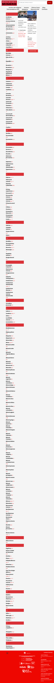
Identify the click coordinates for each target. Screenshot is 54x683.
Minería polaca (10, 469)
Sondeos (8, 620)
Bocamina (8, 65)
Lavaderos (8, 313)
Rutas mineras (9, 605)
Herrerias (8, 247)
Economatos (9, 147)
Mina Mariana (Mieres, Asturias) (22, 35)
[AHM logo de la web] (9, 3)
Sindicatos (8, 618)
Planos (7, 558)
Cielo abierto (9, 110)
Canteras (8, 81)
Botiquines (8, 69)
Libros (7, 316)
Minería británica (10, 391)
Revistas (8, 601)
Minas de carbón (10, 344)
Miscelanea (9, 503)
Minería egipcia (10, 412)
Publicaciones (9, 584)
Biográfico (8, 61)
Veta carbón (9, 638)
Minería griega (10, 420)
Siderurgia (8, 615)
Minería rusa (9, 481)
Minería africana (10, 369)
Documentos (9, 139)
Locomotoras (9, 322)
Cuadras (8, 127)
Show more (33, 50)
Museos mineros (10, 532)
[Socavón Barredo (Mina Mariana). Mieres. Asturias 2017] (22, 14)
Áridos (7, 41)
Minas (7, 342)
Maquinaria (9, 338)
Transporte (9, 632)
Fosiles (7, 219)
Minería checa (9, 398)
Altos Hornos (9, 29)
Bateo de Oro (9, 57)
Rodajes (8, 603)
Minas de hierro (10, 357)
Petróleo (8, 556)
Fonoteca (8, 209)
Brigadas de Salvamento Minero (9, 73)
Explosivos (8, 161)
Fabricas (8, 177)
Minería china (9, 406)
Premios (8, 578)
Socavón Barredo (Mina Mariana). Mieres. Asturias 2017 (22, 24)
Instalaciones (9, 280)
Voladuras (8, 640)
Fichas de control (10, 203)
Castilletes (8, 89)
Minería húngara (10, 430)
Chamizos (8, 105)
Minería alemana (10, 373)
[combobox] (32, 2)
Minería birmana (10, 387)
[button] (7, 653)
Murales (8, 525)
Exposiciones (9, 169)
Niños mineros (9, 540)
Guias (7, 235)
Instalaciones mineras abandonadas (9, 294)
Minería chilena (10, 402)
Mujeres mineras (10, 521)
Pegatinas (8, 548)
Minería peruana (10, 466)
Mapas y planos (10, 332)
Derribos (8, 133)
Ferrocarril (9, 193)
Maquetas (8, 336)
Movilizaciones (10, 509)
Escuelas (8, 154)
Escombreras (9, 151)
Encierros (8, 149)
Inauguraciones (10, 273)
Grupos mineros (10, 231)
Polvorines (8, 564)
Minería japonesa (10, 449)
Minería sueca (9, 487)
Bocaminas (9, 67)
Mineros (8, 501)
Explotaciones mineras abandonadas (9, 165)
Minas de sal (9, 365)
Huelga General (10, 257)
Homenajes (9, 249)
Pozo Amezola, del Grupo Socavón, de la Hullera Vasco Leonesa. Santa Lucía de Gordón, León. (32, 28)
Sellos (7, 613)
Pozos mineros (9, 574)
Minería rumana (10, 477)
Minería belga (9, 385)
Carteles (8, 87)
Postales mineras (10, 566)
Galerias (8, 225)
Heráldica (8, 241)
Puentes (8, 588)
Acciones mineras (10, 21)
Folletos (8, 207)
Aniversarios (9, 33)
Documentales (9, 135)
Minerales (8, 367)
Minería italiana (10, 441)
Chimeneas (9, 107)
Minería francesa (10, 416)
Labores (8, 311)
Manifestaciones (10, 328)
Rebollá (8, 595)
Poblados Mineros (10, 560)
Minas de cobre (10, 348)
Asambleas (8, 47)
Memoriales (9, 340)
